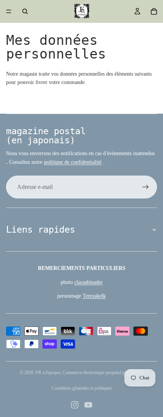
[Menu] (8, 11)
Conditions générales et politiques (82, 388)
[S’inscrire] (146, 187)
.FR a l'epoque (47, 372)
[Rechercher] (25, 11)
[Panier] (154, 11)
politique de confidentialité (73, 162)
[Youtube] (88, 404)
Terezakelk (94, 296)
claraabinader (88, 282)
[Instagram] (74, 404)
